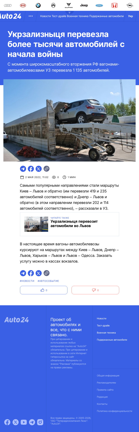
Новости (45, 16)
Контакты (102, 404)
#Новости (27, 281)
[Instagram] (40, 422)
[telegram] (23, 169)
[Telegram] (32, 422)
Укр (130, 16)
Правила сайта (105, 389)
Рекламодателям (106, 382)
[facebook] (31, 169)
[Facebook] (7, 422)
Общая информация (108, 375)
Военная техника (77, 16)
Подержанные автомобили (106, 16)
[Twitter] (16, 422)
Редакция (102, 397)
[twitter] (39, 169)
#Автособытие (48, 281)
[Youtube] (24, 422)
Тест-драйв (59, 16)
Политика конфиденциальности (114, 411)
